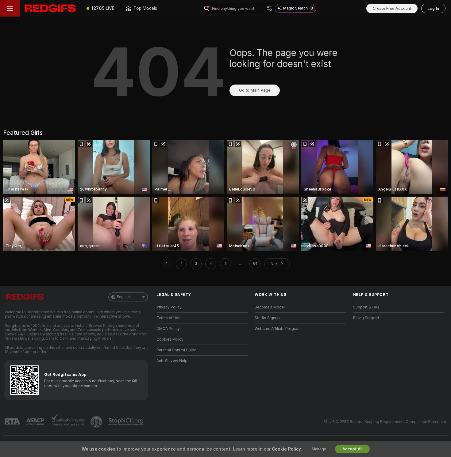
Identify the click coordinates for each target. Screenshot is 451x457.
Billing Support (366, 318)
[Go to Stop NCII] (126, 421)
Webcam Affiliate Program (278, 329)
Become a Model (270, 307)
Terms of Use (168, 318)
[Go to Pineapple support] (97, 422)
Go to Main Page (254, 90)
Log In (433, 8)
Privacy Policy (169, 307)
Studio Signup (267, 318)
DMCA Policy (168, 329)
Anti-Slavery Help (171, 361)
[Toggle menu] (10, 8)
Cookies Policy (169, 339)
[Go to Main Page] (50, 8)
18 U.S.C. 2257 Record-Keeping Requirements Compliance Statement (385, 422)
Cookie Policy (286, 449)
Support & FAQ (366, 307)
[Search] (269, 8)
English (123, 297)
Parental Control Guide (176, 350)
